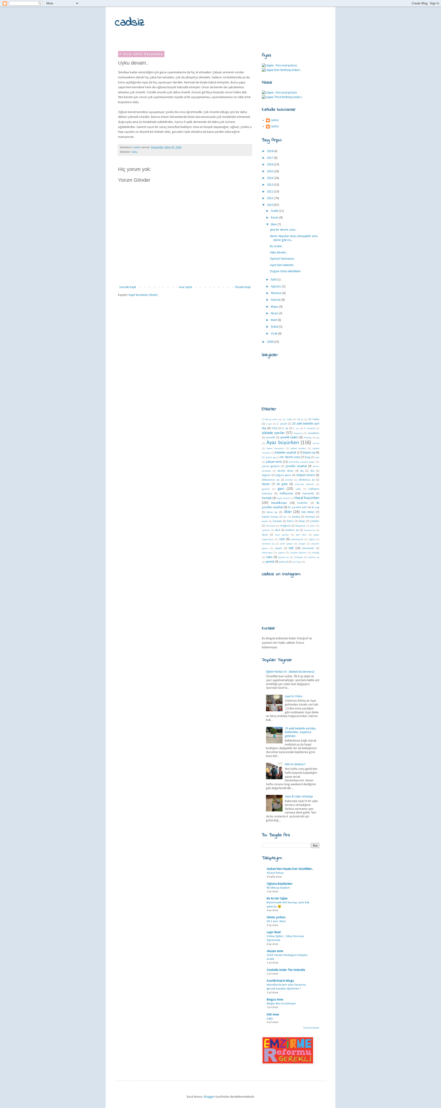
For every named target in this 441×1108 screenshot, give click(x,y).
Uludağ (315, 553)
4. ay (285, 428)
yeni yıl (283, 562)
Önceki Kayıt (243, 287)
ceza (317, 457)
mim (312, 526)
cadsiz (129, 22)
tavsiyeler (308, 548)
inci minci (308, 512)
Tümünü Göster (311, 1028)
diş (302, 471)
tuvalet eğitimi (298, 553)
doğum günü (283, 475)
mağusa (285, 525)
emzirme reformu (304, 484)
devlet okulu (285, 471)
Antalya (307, 437)
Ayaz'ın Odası (293, 696)
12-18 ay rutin (269, 419)
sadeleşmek (297, 539)
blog (307, 457)
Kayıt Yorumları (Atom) (143, 295)
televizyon (267, 553)
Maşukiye (300, 526)
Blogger (209, 1097)
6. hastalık (309, 428)
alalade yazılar (273, 433)
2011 (270, 198)
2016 (270, 164)
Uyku (134, 152)
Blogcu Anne (275, 999)
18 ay (300, 419)
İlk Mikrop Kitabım (278, 887)
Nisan (275, 313)
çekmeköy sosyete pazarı (302, 462)
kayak (265, 521)
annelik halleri (289, 437)
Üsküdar (298, 557)
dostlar (289, 480)
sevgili (301, 544)
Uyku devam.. (278, 252)
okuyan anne (275, 951)
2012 (270, 191)
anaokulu (313, 433)
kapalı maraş (270, 517)
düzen (266, 484)
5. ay (296, 428)
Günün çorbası (276, 917)
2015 (270, 171)
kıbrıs (290, 521)
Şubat (275, 327)
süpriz (278, 548)
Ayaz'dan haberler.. (282, 265)
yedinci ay (313, 557)
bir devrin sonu (290, 457)
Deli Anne (273, 1014)
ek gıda (282, 484)
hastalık (267, 498)
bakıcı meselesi (275, 448)
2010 (270, 205)
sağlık (312, 539)
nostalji (266, 530)
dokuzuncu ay (271, 480)
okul (277, 530)
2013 (270, 185)
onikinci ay (292, 530)
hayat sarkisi (283, 498)
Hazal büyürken (306, 498)
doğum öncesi (305, 475)
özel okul (301, 535)
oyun (265, 534)
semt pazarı (286, 544)
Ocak (274, 333)
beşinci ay (309, 452)
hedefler (302, 503)
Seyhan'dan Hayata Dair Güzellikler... (290, 869)
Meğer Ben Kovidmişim (281, 1003)
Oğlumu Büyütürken (279, 884)
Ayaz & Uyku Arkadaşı (299, 796)
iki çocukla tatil (297, 507)
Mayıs (275, 307)
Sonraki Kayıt (127, 287)
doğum (266, 475)
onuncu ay (309, 530)
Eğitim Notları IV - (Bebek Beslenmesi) (290, 672)
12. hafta (287, 419)
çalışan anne (274, 462)
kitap (302, 521)
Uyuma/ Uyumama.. (282, 259)
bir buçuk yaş (269, 457)
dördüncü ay (307, 480)
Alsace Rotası (275, 872)
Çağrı (270, 1018)
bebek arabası (298, 448)
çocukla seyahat (296, 466)
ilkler (288, 512)
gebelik (266, 489)
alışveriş (298, 433)
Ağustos (276, 286)
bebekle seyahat (285, 452)
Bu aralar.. (276, 246)
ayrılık (316, 443)
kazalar (277, 521)
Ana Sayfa (185, 287)
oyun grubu (282, 535)
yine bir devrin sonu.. (283, 230)
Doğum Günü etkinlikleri (285, 271)
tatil (291, 548)
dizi (312, 471)
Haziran (276, 300)
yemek (270, 562)
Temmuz (276, 293)
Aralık (275, 211)
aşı (318, 437)
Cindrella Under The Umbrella (286, 970)
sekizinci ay (268, 544)
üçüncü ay (283, 557)
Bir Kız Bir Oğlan (277, 898)
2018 (270, 151)
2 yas (269, 424)
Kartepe (310, 517)
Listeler (314, 521)
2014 (270, 178)
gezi (281, 489)
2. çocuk (282, 423)
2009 (270, 342)
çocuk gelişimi (271, 466)
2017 (270, 158)
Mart (274, 320)
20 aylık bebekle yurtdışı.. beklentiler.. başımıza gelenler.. (301, 732)
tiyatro (281, 553)
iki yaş (315, 507)
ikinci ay (272, 512)
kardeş (296, 517)
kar (285, 517)
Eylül (274, 279)
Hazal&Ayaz (279, 503)
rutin (282, 539)
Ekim (274, 224)
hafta (298, 489)
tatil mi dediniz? (295, 764)
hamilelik (308, 493)
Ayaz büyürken (282, 442)
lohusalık (270, 526)
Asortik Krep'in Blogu (280, 981)
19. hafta (313, 419)
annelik (270, 437)
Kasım (275, 217)
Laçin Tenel (274, 932)
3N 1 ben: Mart (276, 921)
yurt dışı (296, 562)
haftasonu (286, 493)
